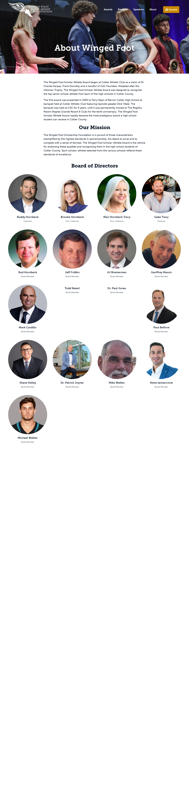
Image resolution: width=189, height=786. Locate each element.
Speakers (138, 9)
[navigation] (30, 9)
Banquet (123, 9)
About (152, 9)
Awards (108, 9)
